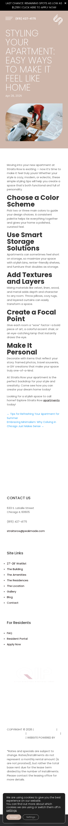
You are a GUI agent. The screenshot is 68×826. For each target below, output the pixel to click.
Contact (12, 603)
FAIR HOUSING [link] (16, 737)
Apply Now (14, 644)
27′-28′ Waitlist (16, 563)
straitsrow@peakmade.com (26, 531)
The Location (15, 586)
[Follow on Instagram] (17, 541)
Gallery (11, 591)
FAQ (9, 633)
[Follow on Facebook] (10, 541)
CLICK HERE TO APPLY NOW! (39, 7)
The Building (15, 569)
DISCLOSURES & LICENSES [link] (43, 733)
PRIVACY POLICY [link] (45, 729)
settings (11, 810)
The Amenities (16, 575)
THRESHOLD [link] (14, 741)
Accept (14, 817)
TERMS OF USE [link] (16, 733)
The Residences (17, 580)
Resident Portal (17, 639)
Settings (30, 817)
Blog (10, 597)
